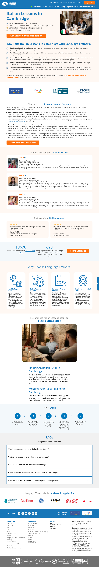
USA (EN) (31, 525)
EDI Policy (10, 546)
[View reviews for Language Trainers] (79, 561)
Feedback (10, 536)
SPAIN (30, 540)
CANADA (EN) (33, 532)
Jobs (8, 527)
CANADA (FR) (43, 532)
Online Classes (54, 7)
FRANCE (31, 528)
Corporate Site (11, 533)
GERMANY (31, 538)
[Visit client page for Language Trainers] (61, 561)
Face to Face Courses (40, 7)
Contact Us (10, 523)
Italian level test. (27, 251)
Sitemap (9, 540)
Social (9, 531)
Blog (8, 529)
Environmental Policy (14, 544)
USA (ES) (31, 530)
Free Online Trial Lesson (87, 7)
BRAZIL (30, 536)
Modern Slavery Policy (14, 548)
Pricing (62, 7)
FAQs (76, 7)
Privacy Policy (11, 542)
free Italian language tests (16, 122)
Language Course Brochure (16, 538)
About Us (10, 525)
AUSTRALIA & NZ (34, 534)
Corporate (69, 7)
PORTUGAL (32, 542)
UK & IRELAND (33, 523)
